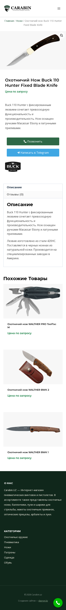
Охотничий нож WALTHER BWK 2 (28, 389)
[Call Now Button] (58, 602)
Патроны (9, 552)
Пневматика (11, 542)
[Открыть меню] (59, 8)
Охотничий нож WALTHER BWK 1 (28, 452)
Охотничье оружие (16, 537)
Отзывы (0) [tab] (15, 194)
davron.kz (43, 600)
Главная (9, 20)
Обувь (8, 562)
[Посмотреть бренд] (33, 167)
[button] (62, 35)
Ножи (19, 20)
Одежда (9, 557)
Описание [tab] (14, 187)
